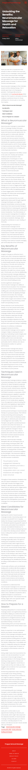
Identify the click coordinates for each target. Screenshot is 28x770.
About (14, 750)
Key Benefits (6, 108)
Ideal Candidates (7, 114)
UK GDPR (14, 758)
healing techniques (6, 732)
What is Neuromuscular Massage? (12, 105)
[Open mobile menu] (25, 2)
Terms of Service (14, 753)
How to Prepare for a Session (10, 116)
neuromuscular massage (13, 727)
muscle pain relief (6, 729)
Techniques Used (7, 111)
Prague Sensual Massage (11, 3)
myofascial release (17, 94)
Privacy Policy (14, 756)
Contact (14, 761)
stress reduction (16, 729)
